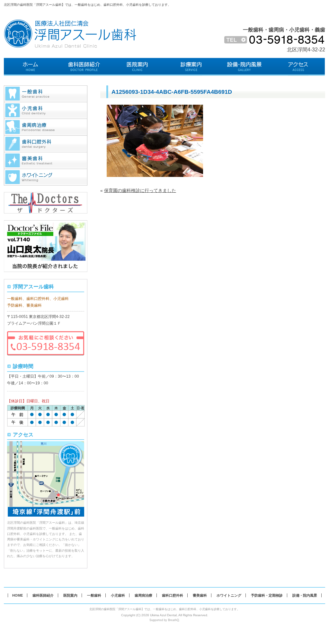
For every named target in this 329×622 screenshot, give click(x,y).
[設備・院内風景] (244, 67)
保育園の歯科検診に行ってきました (140, 190)
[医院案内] (137, 67)
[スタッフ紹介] (84, 67)
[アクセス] (298, 67)
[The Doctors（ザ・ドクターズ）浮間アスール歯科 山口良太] (45, 195)
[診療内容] (191, 67)
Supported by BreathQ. (164, 620)
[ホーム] (30, 67)
